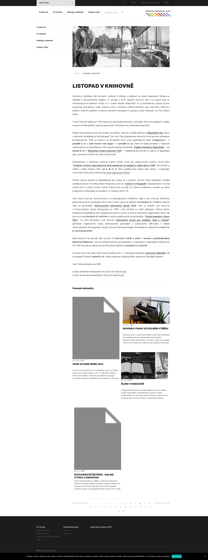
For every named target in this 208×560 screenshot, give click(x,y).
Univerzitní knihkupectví (150, 3)
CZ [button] (124, 3)
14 (149, 503)
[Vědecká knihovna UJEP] (158, 14)
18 (105, 507)
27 (151, 507)
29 (123, 511)
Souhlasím (177, 556)
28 (118, 511)
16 (96, 507)
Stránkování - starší (162, 503)
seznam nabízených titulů (116, 172)
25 (141, 507)
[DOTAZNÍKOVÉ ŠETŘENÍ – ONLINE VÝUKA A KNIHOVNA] (97, 439)
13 (144, 503)
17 (100, 507)
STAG (167, 3)
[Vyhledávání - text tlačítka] (122, 12)
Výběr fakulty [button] (44, 3)
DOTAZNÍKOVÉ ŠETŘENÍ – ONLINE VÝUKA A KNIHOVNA (94, 476)
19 (110, 507)
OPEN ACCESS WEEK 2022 (87, 363)
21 (120, 507)
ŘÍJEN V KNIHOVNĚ (132, 383)
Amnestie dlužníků (155, 253)
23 (130, 507)
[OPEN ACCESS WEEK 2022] (95, 328)
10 (130, 503)
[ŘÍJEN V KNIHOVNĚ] (144, 365)
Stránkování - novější (80, 503)
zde (124, 271)
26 (146, 507)
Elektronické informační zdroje (112, 205)
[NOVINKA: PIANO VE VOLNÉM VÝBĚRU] (146, 310)
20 (115, 507)
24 (135, 507)
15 (91, 507)
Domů (77, 73)
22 (125, 507)
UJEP (134, 3)
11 (135, 503)
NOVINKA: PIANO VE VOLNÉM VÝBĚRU (145, 328)
